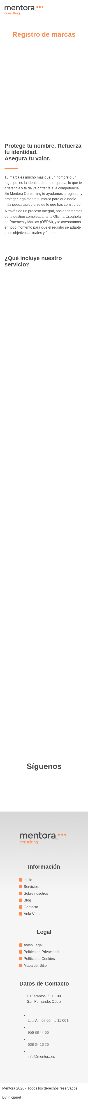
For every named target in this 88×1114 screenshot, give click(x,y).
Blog (27, 900)
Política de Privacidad (41, 952)
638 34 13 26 (38, 1044)
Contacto (31, 907)
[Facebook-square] (32, 784)
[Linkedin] (56, 784)
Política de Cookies (39, 959)
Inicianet (14, 1097)
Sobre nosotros (36, 893)
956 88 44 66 (38, 1032)
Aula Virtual (33, 914)
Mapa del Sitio (35, 965)
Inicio (28, 880)
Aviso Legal (33, 945)
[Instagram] (44, 784)
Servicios (31, 887)
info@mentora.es (41, 1056)
